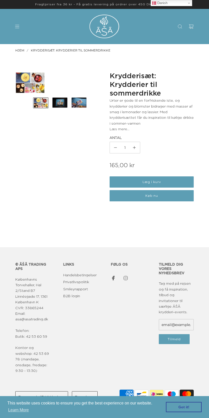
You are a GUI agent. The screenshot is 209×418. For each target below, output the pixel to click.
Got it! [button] (183, 407)
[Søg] (180, 26)
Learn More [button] (18, 410)
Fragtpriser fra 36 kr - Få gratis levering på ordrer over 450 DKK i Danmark (104, 4)
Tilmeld (174, 339)
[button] (19, 83)
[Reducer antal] (115, 147)
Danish (161, 3)
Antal (116, 137)
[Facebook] (113, 278)
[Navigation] (17, 26)
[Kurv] (191, 26)
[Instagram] (125, 278)
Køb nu (151, 196)
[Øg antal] (134, 147)
